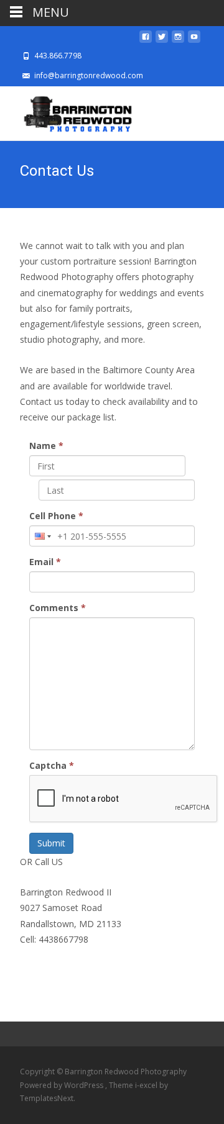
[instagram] (178, 40)
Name (46, 445)
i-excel (147, 1085)
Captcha (51, 765)
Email (45, 562)
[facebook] (145, 40)
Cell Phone (56, 516)
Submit (51, 843)
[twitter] (162, 40)
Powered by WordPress (62, 1085)
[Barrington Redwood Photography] (67, 111)
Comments (57, 608)
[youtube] (194, 40)
